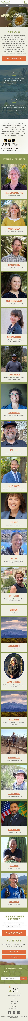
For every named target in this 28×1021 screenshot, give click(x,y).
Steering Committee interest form (14, 933)
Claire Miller (14, 757)
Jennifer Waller (14, 682)
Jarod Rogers (14, 793)
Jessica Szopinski (14, 337)
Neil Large (14, 450)
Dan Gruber (14, 901)
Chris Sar (14, 610)
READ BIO (14, 616)
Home (14, 999)
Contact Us (14, 952)
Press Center (14, 1001)
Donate (7, 5)
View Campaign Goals (14, 58)
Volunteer (21, 5)
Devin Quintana (14, 829)
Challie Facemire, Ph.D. (14, 193)
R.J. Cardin (14, 865)
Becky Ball (14, 558)
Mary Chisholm (14, 229)
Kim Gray (14, 522)
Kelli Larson (14, 596)
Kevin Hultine (14, 265)
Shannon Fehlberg (14, 301)
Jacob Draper (14, 374)
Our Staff (14, 1003)
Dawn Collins (14, 412)
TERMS (14, 1006)
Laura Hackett (14, 646)
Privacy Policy (14, 1008)
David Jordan (14, 719)
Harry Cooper (14, 486)
